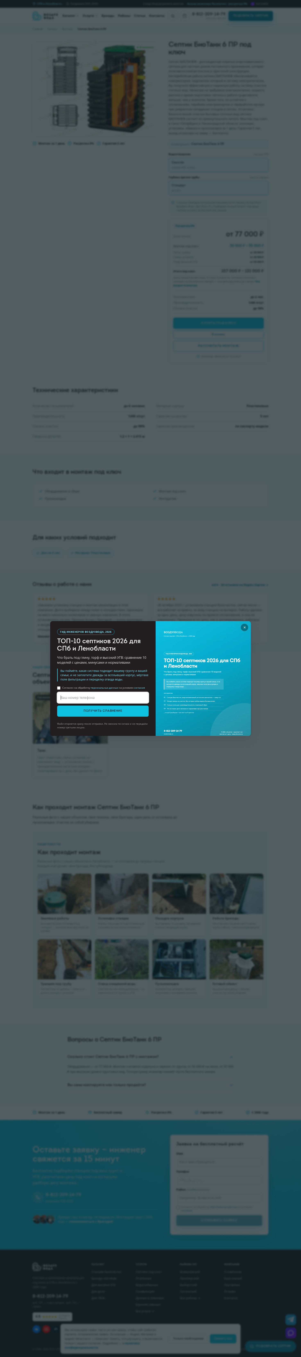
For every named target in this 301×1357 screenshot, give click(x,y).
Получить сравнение (103, 711)
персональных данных (104, 687)
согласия (139, 687)
